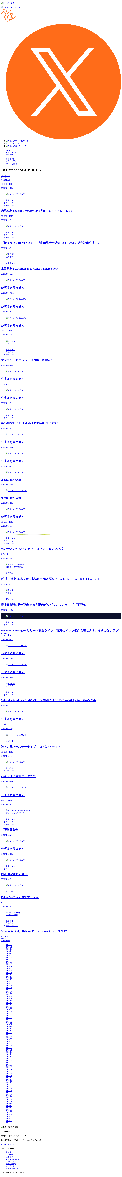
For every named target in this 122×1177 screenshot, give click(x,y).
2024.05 (9, 1016)
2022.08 (9, 1061)
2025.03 (9, 994)
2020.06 (9, 1116)
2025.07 (9, 985)
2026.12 (9, 949)
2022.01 (9, 1076)
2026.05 (9, 964)
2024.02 (9, 1022)
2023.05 (9, 1041)
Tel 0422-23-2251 (8, 1144)
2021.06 (9, 1091)
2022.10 (9, 1056)
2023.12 (9, 1026)
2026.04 (9, 966)
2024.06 (9, 1013)
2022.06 (9, 1065)
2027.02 (9, 945)
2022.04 (9, 1069)
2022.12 (9, 1052)
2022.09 (9, 1058)
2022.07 (9, 1063)
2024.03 (9, 1020)
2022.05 (9, 1067)
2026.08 (9, 958)
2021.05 (9, 1093)
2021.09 (9, 1084)
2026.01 (9, 973)
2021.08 (9, 1086)
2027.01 (9, 947)
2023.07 (9, 1037)
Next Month (5, 180)
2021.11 (9, 1080)
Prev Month (5, 176)
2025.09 (9, 981)
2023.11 (9, 1028)
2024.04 (9, 1018)
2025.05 (9, 990)
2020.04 (9, 1121)
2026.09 (9, 955)
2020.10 (9, 1108)
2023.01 (9, 1050)
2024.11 (9, 1003)
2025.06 (9, 988)
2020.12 (9, 1103)
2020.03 (9, 1123)
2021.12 (9, 1078)
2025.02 (9, 996)
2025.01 (9, 998)
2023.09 (9, 1033)
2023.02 (9, 1048)
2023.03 (9, 1046)
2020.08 (9, 1112)
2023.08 (9, 1035)
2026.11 (9, 951)
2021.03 (9, 1097)
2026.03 (9, 968)
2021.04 (9, 1095)
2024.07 (9, 1011)
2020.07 (9, 1114)
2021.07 (9, 1088)
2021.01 (9, 1101)
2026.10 (9, 953)
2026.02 (9, 970)
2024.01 (9, 1024)
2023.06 (9, 1039)
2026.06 (9, 962)
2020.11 (9, 1106)
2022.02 (9, 1073)
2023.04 (9, 1043)
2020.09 (9, 1110)
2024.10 (9, 1005)
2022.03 (9, 1071)
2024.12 (9, 1000)
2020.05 (9, 1119)
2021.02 (9, 1099)
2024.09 (9, 1007)
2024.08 (9, 1009)
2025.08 (9, 983)
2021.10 (9, 1082)
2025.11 (9, 977)
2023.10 (9, 1031)
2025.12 (9, 975)
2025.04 (9, 992)
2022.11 (9, 1054)
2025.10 (9, 979)
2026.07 (9, 960)
